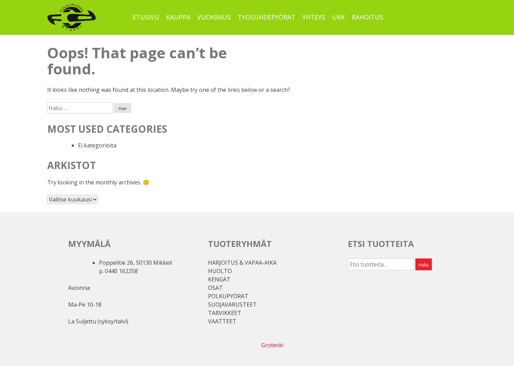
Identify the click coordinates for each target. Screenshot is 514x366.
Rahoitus (367, 17)
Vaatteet (222, 321)
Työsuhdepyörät (266, 17)
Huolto (220, 271)
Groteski (272, 345)
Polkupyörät (228, 296)
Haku (424, 265)
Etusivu (146, 17)
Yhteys (313, 17)
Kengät (219, 279)
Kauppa (178, 17)
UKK (338, 17)
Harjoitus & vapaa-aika (242, 262)
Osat (215, 288)
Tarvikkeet (224, 313)
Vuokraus (214, 17)
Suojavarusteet (232, 304)
